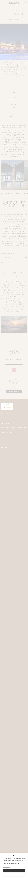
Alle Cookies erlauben (14, 871)
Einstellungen (14, 874)
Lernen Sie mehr (6, 867)
